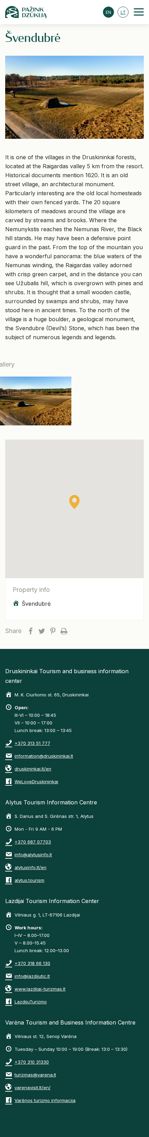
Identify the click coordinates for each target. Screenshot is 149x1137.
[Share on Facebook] (30, 631)
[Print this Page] (63, 631)
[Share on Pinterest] (52, 631)
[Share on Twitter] (41, 631)
